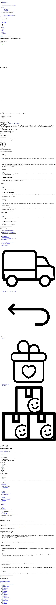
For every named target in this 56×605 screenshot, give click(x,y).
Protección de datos (4, 513)
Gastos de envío (6, 9)
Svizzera (6, 596)
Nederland (6, 600)
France (5, 589)
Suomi (5, 593)
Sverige (6, 590)
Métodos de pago (6, 10)
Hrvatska (6, 591)
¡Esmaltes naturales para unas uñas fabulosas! (8, 230)
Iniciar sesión (3, 491)
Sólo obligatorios (5, 528)
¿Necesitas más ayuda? (5, 487)
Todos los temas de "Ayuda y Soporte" (9, 11)
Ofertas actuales (4, 500)
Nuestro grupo (4, 503)
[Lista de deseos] (2, 23)
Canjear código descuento (5, 494)
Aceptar (2, 528)
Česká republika (9, 598)
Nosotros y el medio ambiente (6, 499)
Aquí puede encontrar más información (5, 451)
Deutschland (7, 586)
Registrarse (3, 492)
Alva (1, 36)
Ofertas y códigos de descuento (6, 486)
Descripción (2, 112)
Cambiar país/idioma (9, 509)
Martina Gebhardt (4, 236)
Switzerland (7, 597)
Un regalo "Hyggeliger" (5, 231)
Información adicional (4, 124)
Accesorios (2, 133)
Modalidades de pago (5, 485)
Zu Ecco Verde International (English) (5, 581)
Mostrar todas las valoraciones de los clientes (6, 151)
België (5, 601)
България (6, 594)
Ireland (5, 599)
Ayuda (3, 7)
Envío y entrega (4, 484)
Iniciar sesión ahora (4, 19)
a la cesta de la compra (5, 2)
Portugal (6, 602)
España (6, 587)
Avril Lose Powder (4, 239)
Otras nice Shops (4, 517)
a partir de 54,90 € (9, 5)
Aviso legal (3, 512)
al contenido (3, 1)
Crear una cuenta (4, 22)
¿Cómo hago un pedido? (5, 483)
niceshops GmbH (6, 511)
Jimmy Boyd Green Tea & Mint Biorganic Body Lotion (9, 238)
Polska (5, 592)
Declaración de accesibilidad (5, 514)
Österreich (6, 584)
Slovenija (6, 588)
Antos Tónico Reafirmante (5, 237)
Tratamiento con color (10, 123)
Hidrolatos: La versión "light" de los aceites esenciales (9, 233)
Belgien (6, 603)
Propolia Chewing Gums (5, 245)
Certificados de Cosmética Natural (6, 498)
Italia (4, 585)
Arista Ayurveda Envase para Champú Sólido (8, 242)
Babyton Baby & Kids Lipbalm (6, 244)
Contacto (3, 504)
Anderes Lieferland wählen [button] (3, 582)
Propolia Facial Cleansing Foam (6, 243)
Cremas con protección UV (16, 123)
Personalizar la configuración (11, 528)
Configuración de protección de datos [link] (7, 515)
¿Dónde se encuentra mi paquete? (6, 493)
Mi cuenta (3, 488)
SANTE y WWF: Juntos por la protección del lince (8, 232)
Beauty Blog (3, 497)
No (13, 166)
